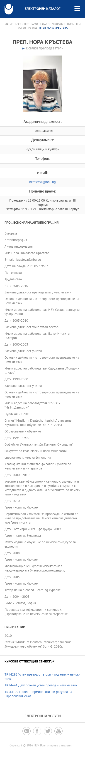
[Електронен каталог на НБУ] (9, 9)
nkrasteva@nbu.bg (42, 182)
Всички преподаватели (44, 48)
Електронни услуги (42, 716)
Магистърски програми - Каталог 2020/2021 (35, 24)
